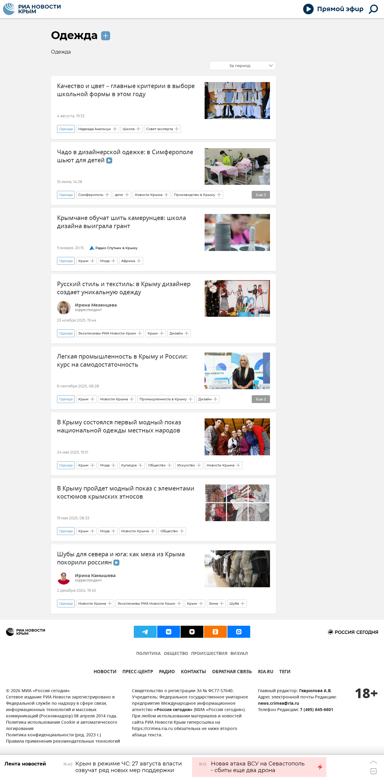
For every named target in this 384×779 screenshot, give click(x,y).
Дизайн (176, 333)
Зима (213, 603)
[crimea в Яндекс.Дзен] (192, 632)
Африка (128, 261)
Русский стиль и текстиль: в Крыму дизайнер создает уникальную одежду (123, 288)
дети (119, 195)
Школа (128, 129)
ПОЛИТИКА (148, 653)
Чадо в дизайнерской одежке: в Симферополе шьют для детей (125, 156)
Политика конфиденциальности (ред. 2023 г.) (53, 735)
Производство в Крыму (194, 195)
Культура (128, 465)
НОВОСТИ (105, 672)
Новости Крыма (148, 195)
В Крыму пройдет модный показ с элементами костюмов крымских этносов (125, 492)
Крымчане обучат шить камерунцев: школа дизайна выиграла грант (121, 222)
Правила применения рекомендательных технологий (63, 741)
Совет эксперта (159, 129)
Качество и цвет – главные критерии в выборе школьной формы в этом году (126, 90)
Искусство (186, 465)
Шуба (234, 603)
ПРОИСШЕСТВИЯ (209, 653)
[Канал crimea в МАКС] (238, 632)
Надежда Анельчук (94, 129)
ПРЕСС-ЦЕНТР (137, 672)
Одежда (74, 35)
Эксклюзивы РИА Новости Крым (107, 333)
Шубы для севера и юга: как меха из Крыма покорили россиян (121, 558)
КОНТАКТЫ (193, 672)
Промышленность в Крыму (163, 399)
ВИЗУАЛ (239, 653)
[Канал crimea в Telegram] (145, 632)
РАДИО (167, 672)
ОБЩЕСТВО (176, 653)
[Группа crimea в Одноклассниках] (215, 632)
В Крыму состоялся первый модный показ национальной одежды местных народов (119, 426)
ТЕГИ (284, 672)
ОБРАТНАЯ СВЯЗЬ (232, 672)
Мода (105, 261)
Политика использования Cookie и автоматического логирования (61, 725)
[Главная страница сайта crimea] (32, 9)
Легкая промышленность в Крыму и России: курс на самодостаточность (122, 361)
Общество (157, 465)
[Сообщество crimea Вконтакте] (168, 632)
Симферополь (90, 195)
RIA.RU (265, 672)
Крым (83, 261)
